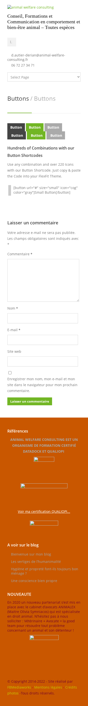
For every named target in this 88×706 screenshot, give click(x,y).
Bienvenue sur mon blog (31, 554)
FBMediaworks (19, 687)
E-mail (13, 329)
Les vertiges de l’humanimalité (36, 561)
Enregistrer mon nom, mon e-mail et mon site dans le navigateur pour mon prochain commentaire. (42, 385)
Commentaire (19, 254)
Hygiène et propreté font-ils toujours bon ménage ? (44, 571)
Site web (14, 351)
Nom (12, 308)
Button (16, 127)
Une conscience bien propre (34, 580)
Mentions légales (48, 687)
